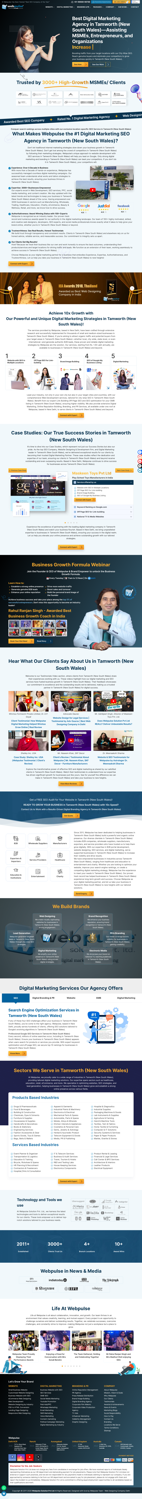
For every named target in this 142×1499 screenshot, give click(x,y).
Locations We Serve (112, 1425)
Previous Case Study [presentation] (18, 470)
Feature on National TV (71, 384)
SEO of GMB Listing (97, 369)
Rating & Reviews (96, 372)
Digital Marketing (65, 7)
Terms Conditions (111, 1428)
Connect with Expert (19, 264)
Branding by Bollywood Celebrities (71, 376)
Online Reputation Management (85, 1390)
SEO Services (45, 1393)
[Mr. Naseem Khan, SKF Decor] (71, 740)
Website (49, 7)
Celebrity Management (81, 1419)
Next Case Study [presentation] (123, 470)
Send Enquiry (81, 894)
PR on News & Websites (72, 381)
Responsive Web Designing (19, 1413)
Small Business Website (17, 1390)
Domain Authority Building (43, 373)
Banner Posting (95, 375)
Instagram (21, 1459)
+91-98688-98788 (82, 2)
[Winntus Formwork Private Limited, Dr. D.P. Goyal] (28, 701)
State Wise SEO (15, 375)
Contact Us (108, 1419)
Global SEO (14, 382)
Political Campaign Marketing (52, 1422)
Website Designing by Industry (20, 1404)
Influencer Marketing (80, 1416)
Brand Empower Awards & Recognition (72, 370)
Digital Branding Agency (82, 1401)
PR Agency (76, 1393)
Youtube (29, 1459)
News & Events (110, 1407)
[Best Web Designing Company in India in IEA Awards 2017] (26, 623)
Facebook (12, 1459)
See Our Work (98, 64)
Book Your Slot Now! (18, 641)
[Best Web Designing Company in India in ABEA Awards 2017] (14, 623)
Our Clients (108, 1399)
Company (110, 7)
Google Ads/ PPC (122, 372)
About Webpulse (110, 1390)
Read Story (41, 641)
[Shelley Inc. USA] (28, 740)
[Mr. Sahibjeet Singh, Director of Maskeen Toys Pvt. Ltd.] (113, 701)
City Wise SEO (15, 372)
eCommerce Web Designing (19, 1399)
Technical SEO (42, 378)
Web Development (15, 1401)
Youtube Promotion (48, 1401)
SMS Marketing (121, 387)
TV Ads (75, 1413)
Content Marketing (43, 381)
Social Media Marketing (124, 369)
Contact (135, 7)
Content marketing (48, 1419)
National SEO (14, 378)
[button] (102, 482)
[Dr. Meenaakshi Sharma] (113, 740)
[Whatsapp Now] (3, 1487)
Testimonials (109, 1401)
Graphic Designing (79, 1422)
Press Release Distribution (82, 1396)
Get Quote (68, 816)
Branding (107, 1422)
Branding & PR (83, 7)
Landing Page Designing (18, 1410)
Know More (15, 1053)
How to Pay (109, 1416)
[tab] (16, 841)
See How (78, 64)
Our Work (122, 7)
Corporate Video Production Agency (83, 1408)
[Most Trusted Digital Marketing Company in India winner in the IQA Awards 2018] (61, 623)
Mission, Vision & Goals (113, 1393)
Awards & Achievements (114, 1404)
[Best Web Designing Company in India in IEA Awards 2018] (38, 623)
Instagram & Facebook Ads (124, 376)
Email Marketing (46, 1410)
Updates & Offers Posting (99, 378)
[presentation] (10, 288)
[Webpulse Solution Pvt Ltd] (13, 7)
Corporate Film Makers (81, 1404)
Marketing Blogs (110, 1410)
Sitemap (107, 1431)
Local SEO (13, 369)
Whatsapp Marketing (124, 381)
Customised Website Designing (21, 1393)
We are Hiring (120, 2)
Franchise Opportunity (102, 2)
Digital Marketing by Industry (52, 1425)
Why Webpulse (110, 1396)
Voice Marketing (122, 384)
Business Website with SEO (19, 1396)
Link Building (41, 369)
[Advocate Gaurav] (71, 701)
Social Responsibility (112, 1413)
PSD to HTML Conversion (18, 1407)
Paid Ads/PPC (45, 1404)
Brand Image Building (81, 1399)
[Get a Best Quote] (3, 1493)
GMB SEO (44, 1396)
